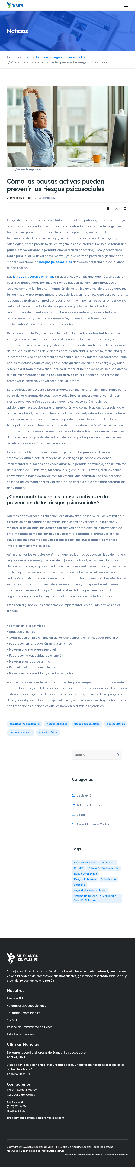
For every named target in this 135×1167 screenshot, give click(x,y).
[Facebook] (108, 208)
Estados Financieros (20, 1034)
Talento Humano (89, 805)
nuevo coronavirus (85, 873)
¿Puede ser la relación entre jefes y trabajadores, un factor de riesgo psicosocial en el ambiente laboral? (65, 1067)
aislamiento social (84, 862)
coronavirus (108, 862)
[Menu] (126, 5)
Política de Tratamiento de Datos (29, 1027)
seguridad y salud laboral (25, 723)
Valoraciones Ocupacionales (26, 1005)
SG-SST (12, 1020)
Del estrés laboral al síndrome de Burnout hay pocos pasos (47, 1052)
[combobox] (97, 755)
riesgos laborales (57, 723)
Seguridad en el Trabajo (20, 197)
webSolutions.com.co (53, 1150)
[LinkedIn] (125, 208)
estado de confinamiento (103, 868)
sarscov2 (79, 884)
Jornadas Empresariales (23, 1013)
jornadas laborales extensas (33, 276)
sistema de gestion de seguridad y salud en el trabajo (95, 898)
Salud (81, 815)
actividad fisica (48, 732)
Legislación (85, 795)
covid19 (78, 868)
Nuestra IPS (15, 998)
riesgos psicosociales (86, 723)
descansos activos (21, 732)
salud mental (108, 879)
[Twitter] (117, 208)
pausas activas (116, 723)
